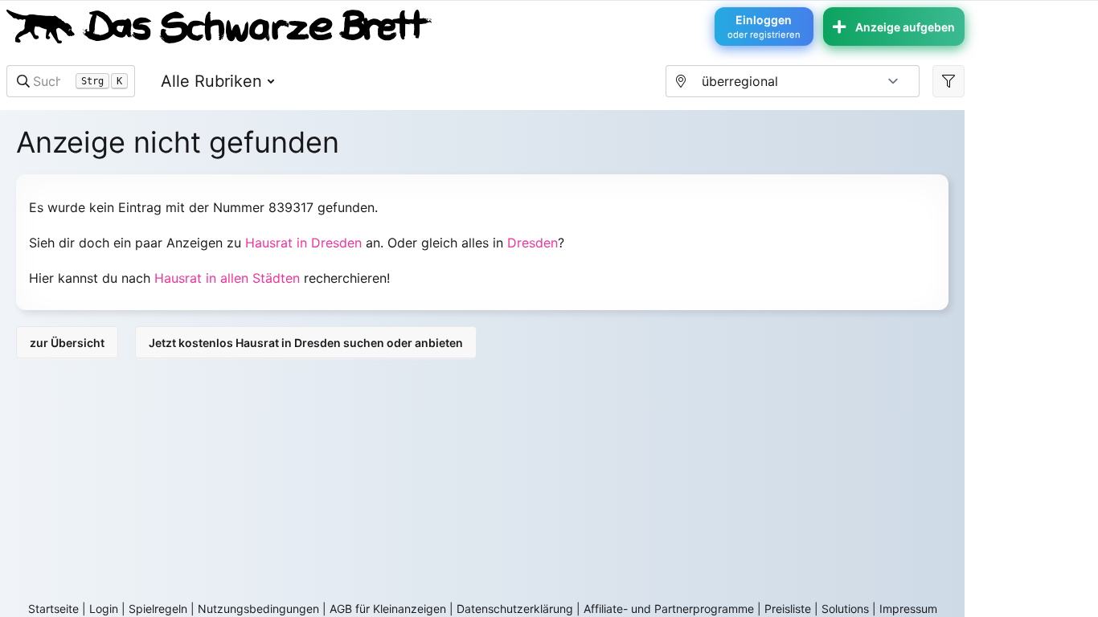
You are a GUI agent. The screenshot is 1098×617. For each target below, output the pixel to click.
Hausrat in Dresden (303, 243)
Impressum (908, 608)
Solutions (845, 608)
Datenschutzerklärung (515, 608)
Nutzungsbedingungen (258, 608)
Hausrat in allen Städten (227, 278)
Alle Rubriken (211, 81)
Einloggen (764, 26)
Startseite (53, 608)
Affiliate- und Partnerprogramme (669, 608)
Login (103, 608)
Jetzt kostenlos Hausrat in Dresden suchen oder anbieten (306, 342)
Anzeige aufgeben (905, 27)
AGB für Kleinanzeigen (388, 608)
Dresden (532, 243)
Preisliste (787, 608)
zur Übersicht (67, 342)
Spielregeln (158, 608)
